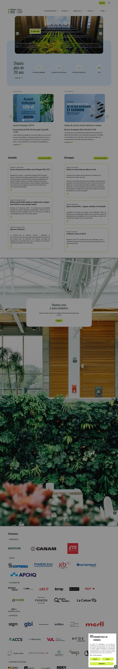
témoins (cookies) (101, 645)
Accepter (95, 659)
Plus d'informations (96, 655)
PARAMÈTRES (102, 664)
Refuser (107, 659)
